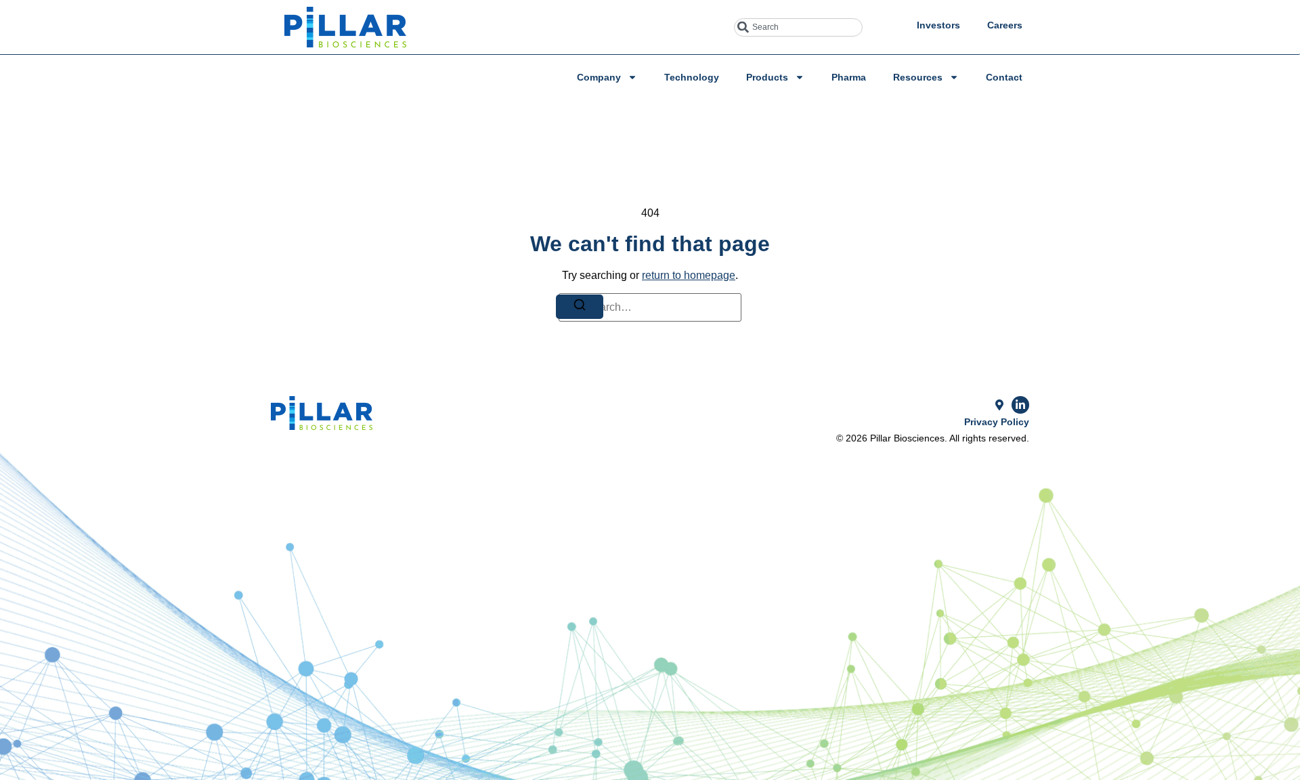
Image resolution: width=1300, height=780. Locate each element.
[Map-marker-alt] (999, 405)
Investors (938, 25)
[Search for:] (650, 307)
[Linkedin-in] (1020, 405)
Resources (917, 77)
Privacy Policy (996, 421)
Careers (1004, 25)
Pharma (848, 77)
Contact (1004, 77)
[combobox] (798, 27)
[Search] (579, 307)
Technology (691, 77)
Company (599, 77)
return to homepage (688, 275)
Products (767, 77)
